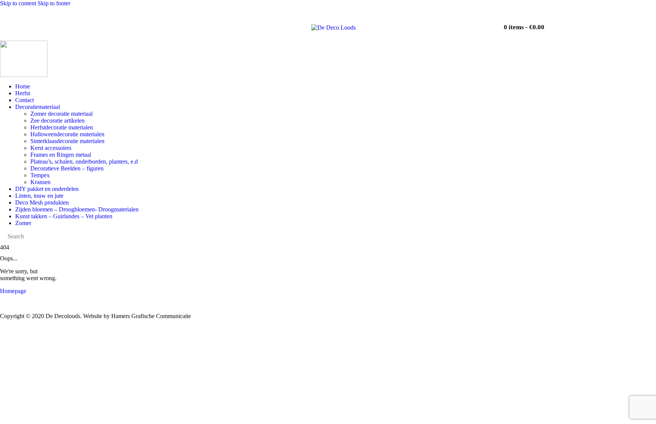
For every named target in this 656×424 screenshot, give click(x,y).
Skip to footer (54, 3)
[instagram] (432, 23)
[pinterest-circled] (454, 23)
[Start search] (474, 23)
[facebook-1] (411, 23)
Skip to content (18, 3)
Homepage (13, 291)
